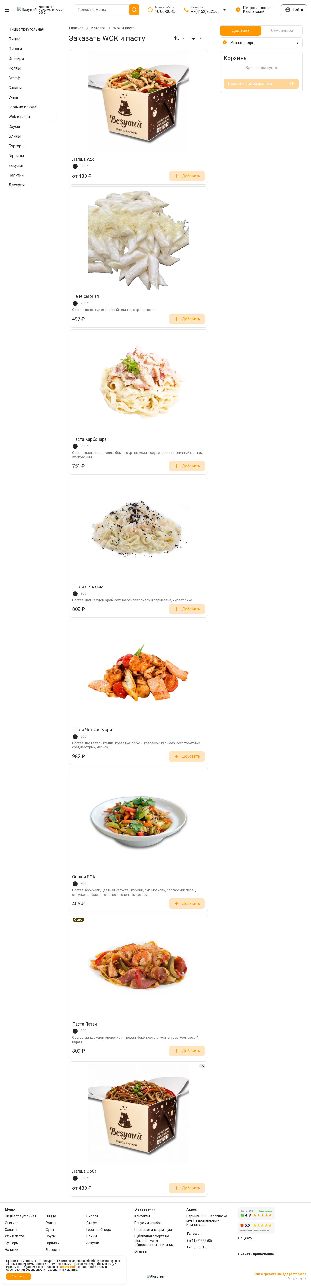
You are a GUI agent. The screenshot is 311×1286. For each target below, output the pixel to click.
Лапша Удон (84, 159)
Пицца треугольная (20, 1216)
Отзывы (140, 1251)
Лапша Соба (84, 1171)
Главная (76, 28)
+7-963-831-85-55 (200, 1247)
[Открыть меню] (6, 9)
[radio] (240, 31)
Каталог (98, 28)
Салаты (11, 1230)
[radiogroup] (261, 30)
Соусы (51, 1236)
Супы (50, 1230)
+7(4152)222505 (199, 1240)
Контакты (142, 1216)
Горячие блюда (98, 1230)
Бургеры (11, 1243)
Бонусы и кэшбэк (148, 1223)
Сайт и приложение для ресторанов (279, 1274)
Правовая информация (153, 1230)
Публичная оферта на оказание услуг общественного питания (154, 1240)
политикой (67, 1266)
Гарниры (52, 1243)
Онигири (11, 1223)
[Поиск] (134, 9)
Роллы (51, 1223)
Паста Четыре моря (92, 729)
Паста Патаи (84, 1024)
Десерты (53, 1249)
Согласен (18, 1276)
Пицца (51, 1216)
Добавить (191, 176)
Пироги (92, 1216)
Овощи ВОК (83, 877)
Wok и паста (14, 1236)
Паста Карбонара (89, 439)
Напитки (11, 1249)
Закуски (92, 1243)
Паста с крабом (87, 587)
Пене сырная (85, 296)
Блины (91, 1236)
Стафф (92, 1223)
